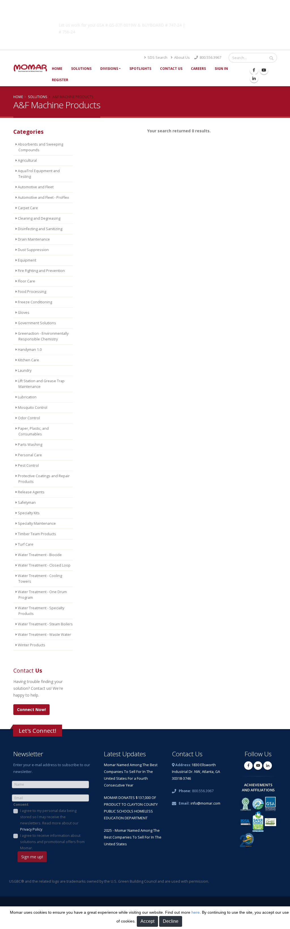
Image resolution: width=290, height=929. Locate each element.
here (195, 912)
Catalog (218, 24)
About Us (181, 57)
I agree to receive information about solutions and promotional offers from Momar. (52, 841)
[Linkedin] (254, 78)
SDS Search (157, 57)
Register (60, 79)
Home (57, 68)
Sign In (221, 68)
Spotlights (140, 68)
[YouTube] (264, 70)
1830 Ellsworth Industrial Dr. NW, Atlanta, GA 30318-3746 (196, 771)
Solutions (81, 68)
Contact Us (171, 68)
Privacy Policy (31, 829)
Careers (198, 68)
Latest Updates (125, 753)
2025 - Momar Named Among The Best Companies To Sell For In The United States (132, 837)
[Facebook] (254, 70)
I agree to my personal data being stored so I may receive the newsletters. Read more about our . (49, 820)
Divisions (109, 68)
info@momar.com (205, 803)
